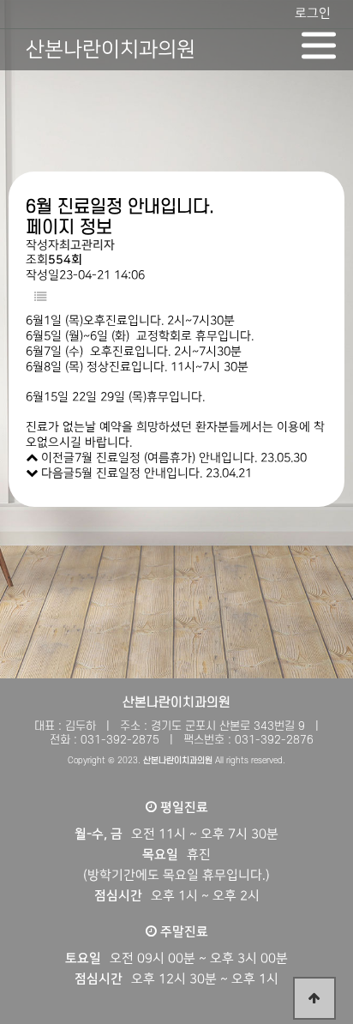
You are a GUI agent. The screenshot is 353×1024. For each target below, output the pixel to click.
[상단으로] (314, 998)
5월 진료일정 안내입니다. (138, 473)
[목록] (40, 298)
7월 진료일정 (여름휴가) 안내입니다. (166, 458)
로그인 (313, 14)
